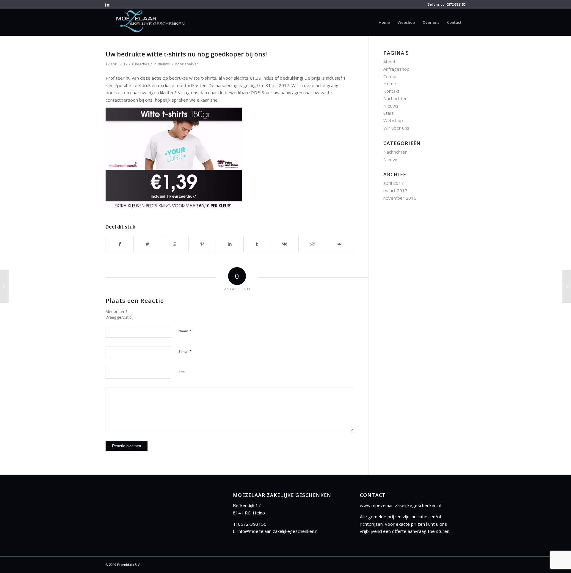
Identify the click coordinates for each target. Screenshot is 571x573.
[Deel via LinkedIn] (229, 244)
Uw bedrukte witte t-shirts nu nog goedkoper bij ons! (186, 54)
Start (388, 113)
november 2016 (399, 198)
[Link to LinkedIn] (107, 4)
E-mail (185, 351)
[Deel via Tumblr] (257, 244)
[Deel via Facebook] (119, 244)
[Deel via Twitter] (147, 244)
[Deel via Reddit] (312, 244)
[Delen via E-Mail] (339, 244)
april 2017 (393, 183)
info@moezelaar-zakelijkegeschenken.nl (278, 531)
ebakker (191, 64)
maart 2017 (395, 190)
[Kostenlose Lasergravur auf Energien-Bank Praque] (4, 286)
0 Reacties (140, 64)
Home (389, 83)
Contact (391, 76)
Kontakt (391, 91)
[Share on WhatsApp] (174, 244)
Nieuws (163, 64)
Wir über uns (396, 128)
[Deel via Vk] (284, 244)
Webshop (393, 120)
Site (181, 371)
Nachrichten (395, 98)
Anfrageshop (396, 69)
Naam (184, 330)
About (389, 61)
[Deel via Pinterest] (202, 244)
